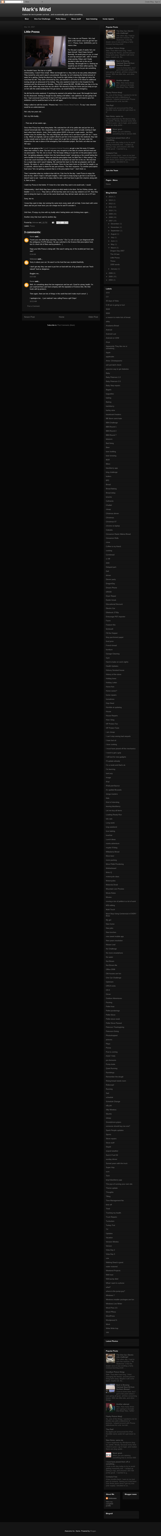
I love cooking (111, 744)
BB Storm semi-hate (114, 418)
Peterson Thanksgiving (115, 1027)
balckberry (110, 406)
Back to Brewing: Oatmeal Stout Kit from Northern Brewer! (125, 63)
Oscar (108, 994)
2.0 (107, 297)
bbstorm (109, 439)
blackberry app (112, 468)
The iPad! (110, 105)
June (113, 241)
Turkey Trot (110, 1225)
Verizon (109, 1246)
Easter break (111, 600)
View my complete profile (109, 1504)
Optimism (109, 982)
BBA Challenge (112, 423)
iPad (107, 782)
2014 (111, 197)
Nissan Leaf (110, 945)
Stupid (108, 1147)
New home (110, 924)
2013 (111, 200)
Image (108, 777)
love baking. (110, 831)
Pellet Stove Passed (114, 1023)
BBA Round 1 (111, 427)
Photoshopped (111, 1035)
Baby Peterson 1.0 (113, 377)
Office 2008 (110, 969)
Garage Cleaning (112, 654)
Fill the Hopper (112, 633)
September (115, 231)
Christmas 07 (111, 522)
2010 (111, 210)
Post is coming (111, 1052)
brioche (109, 497)
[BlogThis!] (60, 222)
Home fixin (110, 687)
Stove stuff (76, 19)
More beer (110, 856)
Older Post (93, 317)
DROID (109, 592)
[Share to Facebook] (64, 222)
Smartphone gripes (113, 1122)
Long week (110, 823)
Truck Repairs (111, 1217)
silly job (109, 1105)
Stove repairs (111, 1139)
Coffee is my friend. (113, 546)
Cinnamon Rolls (112, 538)
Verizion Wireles (112, 1242)
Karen (32, 237)
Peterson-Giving (112, 1031)
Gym (108, 658)
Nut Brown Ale (111, 965)
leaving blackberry (113, 806)
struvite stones (35, 192)
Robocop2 (110, 1085)
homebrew (110, 699)
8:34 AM (33, 254)
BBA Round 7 (111, 435)
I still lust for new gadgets (116, 757)
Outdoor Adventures (114, 998)
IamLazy (109, 773)
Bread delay (110, 493)
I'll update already (113, 761)
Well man (109, 1275)
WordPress (110, 1316)
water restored (111, 1267)
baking (108, 398)
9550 (108, 313)
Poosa (32, 226)
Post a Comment (33, 306)
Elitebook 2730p (112, 612)
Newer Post (29, 317)
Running (109, 1089)
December (115, 224)
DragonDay (110, 583)
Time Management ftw (115, 1200)
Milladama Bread (112, 852)
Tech (108, 1176)
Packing (109, 1002)
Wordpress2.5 (111, 1320)
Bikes (108, 464)
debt (107, 563)
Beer (27, 19)
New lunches (111, 932)
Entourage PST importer (115, 617)
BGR (108, 460)
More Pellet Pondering (115, 864)
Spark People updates (115, 1130)
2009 (111, 214)
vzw (107, 1258)
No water (109, 957)
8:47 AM (33, 277)
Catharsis (109, 501)
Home (61, 317)
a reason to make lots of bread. (118, 317)
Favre (108, 621)
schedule (109, 1097)
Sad (107, 1093)
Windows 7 (110, 1295)
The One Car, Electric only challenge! (124, 32)
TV (107, 1229)
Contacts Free (111, 153)
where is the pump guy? (115, 1291)
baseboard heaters (113, 414)
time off (109, 1205)
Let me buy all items (114, 810)
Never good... (118, 129)
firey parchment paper (115, 637)
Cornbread (110, 555)
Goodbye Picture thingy (115, 48)
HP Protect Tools (112, 728)
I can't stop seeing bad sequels (118, 736)
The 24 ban (114, 254)
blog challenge (111, 472)
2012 (111, 204)
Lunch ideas (111, 839)
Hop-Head (110, 703)
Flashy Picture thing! (114, 92)
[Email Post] (53, 222)
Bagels (108, 390)
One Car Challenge (42, 19)
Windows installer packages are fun (120, 1299)
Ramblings (110, 1073)
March (70, 43)
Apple (108, 353)
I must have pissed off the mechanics (120, 749)
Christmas (110, 518)
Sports (108, 1134)
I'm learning (110, 769)
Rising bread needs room (116, 1081)
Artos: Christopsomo (114, 361)
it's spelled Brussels (114, 790)
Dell (107, 571)
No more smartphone (114, 953)
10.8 (107, 293)
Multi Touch (110, 909)
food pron (110, 641)
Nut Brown (110, 961)
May (113, 244)
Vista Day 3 (110, 1254)
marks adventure (112, 843)
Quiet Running (111, 1068)
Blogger (93, 1531)
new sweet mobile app (115, 936)
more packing (111, 860)
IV (92, 134)
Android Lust (111, 334)
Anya (108, 342)
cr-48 (108, 559)
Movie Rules (111, 893)
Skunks (109, 1114)
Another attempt (122, 80)
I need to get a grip (113, 753)
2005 (111, 277)
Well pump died (112, 1279)
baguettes (110, 394)
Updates (109, 1233)
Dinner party (111, 579)
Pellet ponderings (113, 1011)
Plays (108, 1044)
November (115, 227)
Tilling (108, 1196)
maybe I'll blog (111, 848)
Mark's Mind (36, 9)
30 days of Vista (112, 301)
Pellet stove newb (113, 1019)
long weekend (111, 827)
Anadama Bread (112, 326)
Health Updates (112, 666)
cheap (108, 509)
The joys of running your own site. (119, 1184)
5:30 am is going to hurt (115, 305)
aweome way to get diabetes (117, 369)
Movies (109, 897)
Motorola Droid (112, 885)
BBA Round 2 (111, 431)
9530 (108, 309)
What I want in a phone (115, 1283)
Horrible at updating (114, 707)
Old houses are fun (113, 974)
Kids (107, 798)
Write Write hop (112, 1328)
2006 (111, 273)
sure (107, 1172)
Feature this (110, 625)
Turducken (110, 1221)
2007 (111, 221)
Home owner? (111, 691)
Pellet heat (110, 1006)
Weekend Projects (113, 1271)
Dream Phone (111, 588)
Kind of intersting (112, 802)
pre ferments (111, 1060)
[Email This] (57, 222)
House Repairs (112, 716)
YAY (107, 1332)
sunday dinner (111, 1159)
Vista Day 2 (110, 1250)
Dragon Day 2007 (117, 251)
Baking (108, 402)
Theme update (112, 1188)
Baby (108, 373)
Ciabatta (109, 530)
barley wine (110, 410)
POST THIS (110, 1056)
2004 (111, 280)
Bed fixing (110, 443)
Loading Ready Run (114, 815)
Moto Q (109, 872)
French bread (111, 645)
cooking (109, 551)
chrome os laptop (113, 526)
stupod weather (112, 1151)
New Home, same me (114, 116)
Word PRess (111, 1312)
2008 (111, 217)
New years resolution (114, 941)
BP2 (107, 480)
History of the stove (113, 674)
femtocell (109, 629)
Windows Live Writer (114, 1304)
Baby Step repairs (113, 385)
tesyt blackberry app (114, 1180)
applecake (110, 357)
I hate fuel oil (111, 740)
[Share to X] (62, 222)
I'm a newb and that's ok (115, 765)
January (114, 269)
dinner (108, 575)
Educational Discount (114, 604)
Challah (109, 505)
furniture (109, 650)
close (108, 542)
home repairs (108, 19)
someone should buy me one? (118, 1126)
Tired (108, 1209)
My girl (108, 920)
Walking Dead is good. (115, 1262)
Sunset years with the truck (116, 1163)
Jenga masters (112, 794)
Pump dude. (111, 1064)
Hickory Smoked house (115, 670)
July (112, 237)
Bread (108, 484)
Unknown (33, 259)
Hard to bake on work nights (117, 662)
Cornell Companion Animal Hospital (56, 148)
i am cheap (110, 732)
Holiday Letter (111, 683)
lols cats (109, 819)
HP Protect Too (112, 724)
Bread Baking (111, 489)
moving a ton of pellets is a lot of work (121, 901)
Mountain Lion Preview (115, 889)
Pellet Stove (61, 19)
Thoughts (109, 1192)
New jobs (109, 928)
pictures (109, 1040)
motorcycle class (112, 877)
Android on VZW (112, 338)
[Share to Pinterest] (67, 222)
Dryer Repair (111, 596)
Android (109, 330)
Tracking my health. (114, 1213)
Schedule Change (113, 1101)
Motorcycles (110, 881)
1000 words (115, 264)
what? (108, 1287)
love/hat (109, 835)
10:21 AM (33, 301)
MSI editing (110, 905)
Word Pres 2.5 (111, 1308)
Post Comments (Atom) (66, 325)
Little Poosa (115, 258)
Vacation (109, 1238)
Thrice (112, 261)
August (114, 234)
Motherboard (111, 868)
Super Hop (110, 1167)
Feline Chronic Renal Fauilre (68, 105)
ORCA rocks (111, 986)
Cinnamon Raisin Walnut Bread (118, 534)
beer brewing (91, 19)
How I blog (110, 720)
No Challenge (111, 949)
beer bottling (111, 452)
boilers (108, 476)
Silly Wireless (111, 1110)
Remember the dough (114, 1077)
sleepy (108, 1118)
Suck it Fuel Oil (112, 1155)
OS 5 (108, 990)
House (108, 711)
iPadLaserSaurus (113, 786)
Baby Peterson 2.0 (113, 381)
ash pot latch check (113, 365)
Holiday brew (111, 678)
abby (108, 321)
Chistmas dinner (112, 513)
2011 (111, 207)
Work (108, 1324)
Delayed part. (111, 567)
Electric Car (110, 608)
